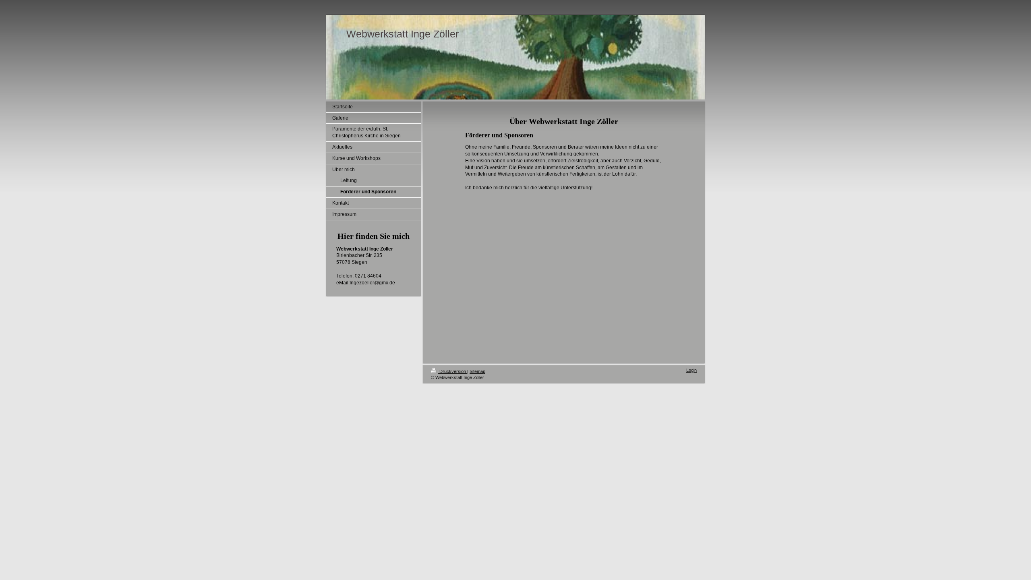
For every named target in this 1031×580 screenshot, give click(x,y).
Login (691, 370)
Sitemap (477, 371)
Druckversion (452, 371)
